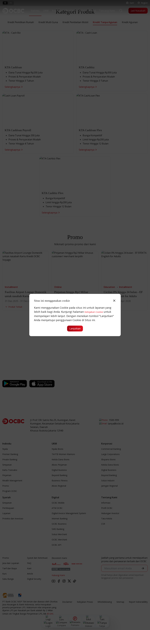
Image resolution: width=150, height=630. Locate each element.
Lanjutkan (75, 328)
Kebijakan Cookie (94, 311)
